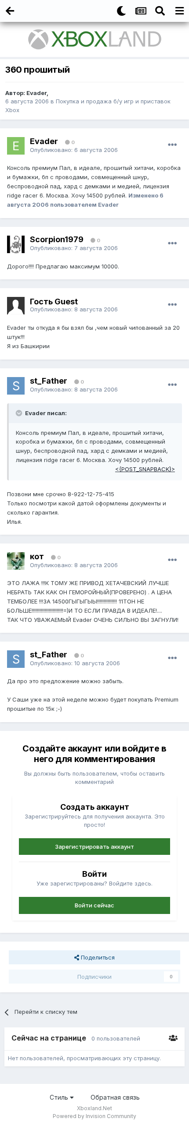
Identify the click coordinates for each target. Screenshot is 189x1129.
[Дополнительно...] (172, 145)
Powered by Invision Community (94, 1116)
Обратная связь (115, 1097)
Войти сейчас (94, 905)
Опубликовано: (74, 149)
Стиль (60, 1097)
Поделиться (97, 957)
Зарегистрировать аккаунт (94, 846)
